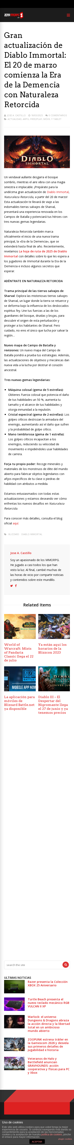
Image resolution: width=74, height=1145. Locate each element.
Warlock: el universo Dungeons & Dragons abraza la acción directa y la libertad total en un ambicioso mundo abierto (49, 1024)
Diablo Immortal (58, 192)
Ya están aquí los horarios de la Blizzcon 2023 (52, 648)
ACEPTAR (37, 1141)
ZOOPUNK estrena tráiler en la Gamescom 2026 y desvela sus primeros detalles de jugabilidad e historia (48, 1044)
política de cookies (51, 1134)
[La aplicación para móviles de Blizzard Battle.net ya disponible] (20, 690)
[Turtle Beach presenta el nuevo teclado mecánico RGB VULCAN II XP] (14, 1010)
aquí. (16, 523)
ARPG (26, 119)
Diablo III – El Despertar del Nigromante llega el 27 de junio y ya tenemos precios (53, 705)
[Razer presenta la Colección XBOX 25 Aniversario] (14, 992)
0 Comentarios (58, 115)
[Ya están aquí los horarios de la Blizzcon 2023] (54, 638)
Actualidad (15, 119)
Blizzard (13, 534)
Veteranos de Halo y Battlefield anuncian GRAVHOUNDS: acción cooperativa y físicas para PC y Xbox (48, 1066)
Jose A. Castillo (16, 115)
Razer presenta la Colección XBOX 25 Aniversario (48, 983)
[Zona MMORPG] (13, 17)
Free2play (36, 119)
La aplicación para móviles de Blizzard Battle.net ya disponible (19, 703)
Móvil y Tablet (52, 119)
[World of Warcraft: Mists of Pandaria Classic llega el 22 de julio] (20, 638)
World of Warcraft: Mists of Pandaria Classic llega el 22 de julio (19, 652)
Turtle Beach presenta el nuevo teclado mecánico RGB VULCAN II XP (48, 1002)
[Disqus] (37, 779)
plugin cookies (65, 1139)
